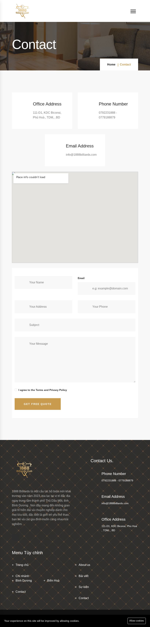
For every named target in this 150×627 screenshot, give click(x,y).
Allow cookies (136, 620)
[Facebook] (15, 537)
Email (81, 278)
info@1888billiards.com (115, 503)
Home (111, 64)
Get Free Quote (38, 404)
